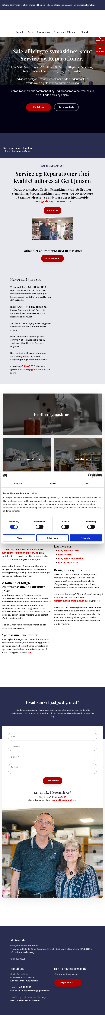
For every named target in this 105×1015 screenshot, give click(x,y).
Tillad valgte (52, 538)
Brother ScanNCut (68, 562)
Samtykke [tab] (18, 483)
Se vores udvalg (52, 258)
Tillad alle (85, 538)
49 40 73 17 (30, 366)
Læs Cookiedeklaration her (25, 1000)
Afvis (19, 538)
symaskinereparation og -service (20, 552)
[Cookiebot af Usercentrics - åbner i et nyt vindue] (90, 476)
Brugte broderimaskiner (71, 558)
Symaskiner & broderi (65, 32)
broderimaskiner (39, 601)
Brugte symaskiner (68, 550)
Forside (20, 32)
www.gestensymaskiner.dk (52, 201)
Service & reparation (39, 32)
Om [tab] (86, 483)
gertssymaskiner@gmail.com (26, 369)
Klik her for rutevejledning (24, 980)
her (30, 652)
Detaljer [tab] (52, 483)
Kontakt (85, 32)
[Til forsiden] (52, 19)
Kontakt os (52, 210)
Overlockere (65, 554)
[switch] (39, 527)
